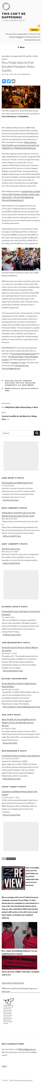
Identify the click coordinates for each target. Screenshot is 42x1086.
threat (19, 37)
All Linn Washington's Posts (13, 671)
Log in (4, 1066)
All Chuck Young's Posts (11, 815)
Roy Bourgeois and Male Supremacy (17, 483)
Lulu (23, 363)
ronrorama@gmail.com (11, 368)
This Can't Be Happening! (14, 15)
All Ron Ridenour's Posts (12, 779)
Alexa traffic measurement (13, 983)
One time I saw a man (11, 549)
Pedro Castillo (12, 388)
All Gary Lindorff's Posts (11, 563)
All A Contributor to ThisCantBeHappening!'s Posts (21, 707)
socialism (30, 383)
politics (20, 383)
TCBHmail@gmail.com (26, 1049)
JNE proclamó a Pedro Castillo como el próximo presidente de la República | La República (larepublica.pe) (20, 145)
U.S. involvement (26, 385)
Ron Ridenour (23, 74)
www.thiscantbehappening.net (24, 354)
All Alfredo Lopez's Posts (12, 635)
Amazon (14, 363)
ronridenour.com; (22, 365)
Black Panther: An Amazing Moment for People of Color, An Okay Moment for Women (19, 722)
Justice (18, 381)
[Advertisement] (21, 456)
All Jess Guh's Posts (10, 743)
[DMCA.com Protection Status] (9, 859)
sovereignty (11, 385)
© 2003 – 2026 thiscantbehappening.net (17, 1080)
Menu (22, 47)
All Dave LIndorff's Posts (12, 536)
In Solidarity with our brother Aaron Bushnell (21, 756)
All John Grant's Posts (11, 500)
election (9, 381)
